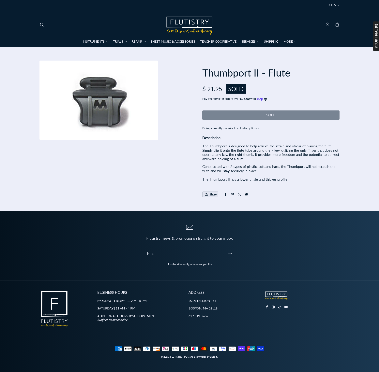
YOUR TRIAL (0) (376, 36)
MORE (288, 41)
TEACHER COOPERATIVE (218, 41)
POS (186, 356)
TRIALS (118, 41)
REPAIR (137, 41)
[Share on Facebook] (225, 194)
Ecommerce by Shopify (206, 356)
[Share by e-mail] (246, 194)
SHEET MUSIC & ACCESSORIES (173, 41)
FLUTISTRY (176, 356)
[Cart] (337, 24)
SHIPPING (271, 41)
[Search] (41, 24)
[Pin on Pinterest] (232, 194)
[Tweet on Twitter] (239, 194)
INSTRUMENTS (94, 41)
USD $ (332, 5)
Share (213, 194)
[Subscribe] (230, 253)
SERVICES (248, 41)
